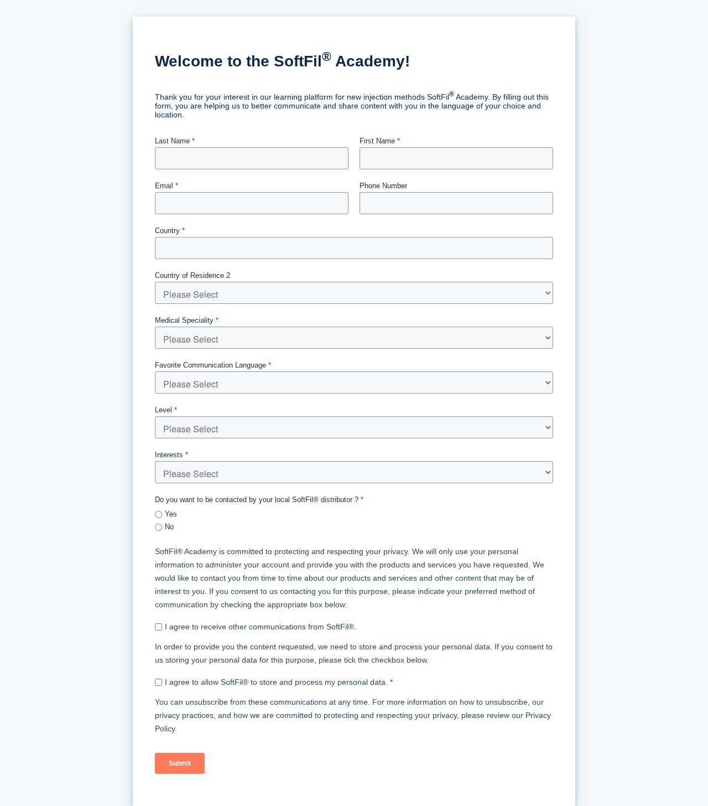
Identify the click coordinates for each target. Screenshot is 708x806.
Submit (180, 763)
